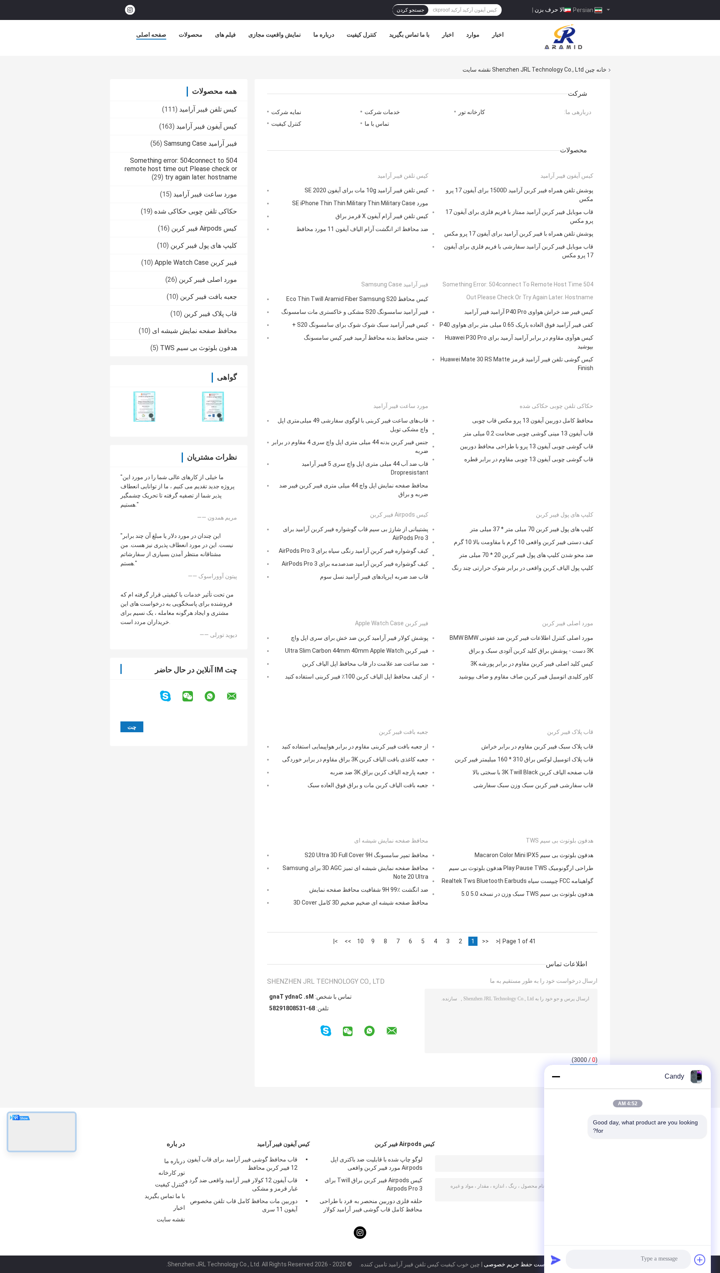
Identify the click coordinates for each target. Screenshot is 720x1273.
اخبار (448, 34)
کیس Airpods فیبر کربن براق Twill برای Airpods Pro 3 (373, 1184)
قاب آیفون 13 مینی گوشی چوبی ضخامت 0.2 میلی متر (528, 433)
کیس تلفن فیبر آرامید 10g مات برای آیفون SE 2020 (366, 190)
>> (348, 941)
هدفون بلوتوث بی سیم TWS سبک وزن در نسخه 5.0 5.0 (527, 893)
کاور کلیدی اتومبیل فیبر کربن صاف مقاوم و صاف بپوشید (526, 676)
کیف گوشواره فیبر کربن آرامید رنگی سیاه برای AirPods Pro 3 (353, 550)
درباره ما (323, 34)
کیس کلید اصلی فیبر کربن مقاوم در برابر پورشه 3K (531, 663)
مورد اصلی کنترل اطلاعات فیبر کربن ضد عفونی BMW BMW (521, 637)
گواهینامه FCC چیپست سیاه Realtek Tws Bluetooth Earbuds (517, 881)
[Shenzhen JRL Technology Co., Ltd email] (237, 696)
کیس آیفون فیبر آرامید (206, 126)
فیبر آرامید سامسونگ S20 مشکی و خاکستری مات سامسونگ (354, 311)
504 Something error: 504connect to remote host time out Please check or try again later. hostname (181, 169)
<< (485, 941)
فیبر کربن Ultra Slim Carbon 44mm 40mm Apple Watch (356, 650)
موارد (473, 34)
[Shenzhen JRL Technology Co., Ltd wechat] (192, 696)
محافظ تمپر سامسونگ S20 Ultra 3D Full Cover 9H (366, 855)
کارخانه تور (471, 112)
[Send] (555, 1260)
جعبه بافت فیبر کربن (208, 297)
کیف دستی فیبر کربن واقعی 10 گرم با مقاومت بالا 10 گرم (523, 542)
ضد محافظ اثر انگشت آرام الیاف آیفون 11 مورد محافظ (362, 229)
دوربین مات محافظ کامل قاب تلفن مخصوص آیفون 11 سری (244, 1205)
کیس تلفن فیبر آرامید (208, 109)
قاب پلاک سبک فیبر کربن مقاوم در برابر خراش (537, 746)
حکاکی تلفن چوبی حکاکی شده (195, 211)
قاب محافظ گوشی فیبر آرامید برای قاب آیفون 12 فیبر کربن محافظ (242, 1163)
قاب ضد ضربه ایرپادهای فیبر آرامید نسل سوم (374, 576)
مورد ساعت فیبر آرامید (205, 194)
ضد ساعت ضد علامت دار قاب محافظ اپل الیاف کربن (365, 663)
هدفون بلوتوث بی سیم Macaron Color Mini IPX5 (534, 855)
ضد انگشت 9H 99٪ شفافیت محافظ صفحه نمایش (368, 889)
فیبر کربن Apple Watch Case (196, 262)
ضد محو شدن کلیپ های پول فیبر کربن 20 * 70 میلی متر (526, 555)
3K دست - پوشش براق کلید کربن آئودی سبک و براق (531, 650)
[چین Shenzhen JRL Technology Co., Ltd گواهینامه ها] (144, 406)
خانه (601, 69)
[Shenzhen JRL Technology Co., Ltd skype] (170, 696)
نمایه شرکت (286, 112)
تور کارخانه (171, 1172)
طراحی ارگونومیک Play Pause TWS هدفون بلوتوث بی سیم (521, 868)
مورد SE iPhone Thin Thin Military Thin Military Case (360, 203)
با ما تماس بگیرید (409, 34)
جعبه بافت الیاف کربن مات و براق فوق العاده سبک (368, 785)
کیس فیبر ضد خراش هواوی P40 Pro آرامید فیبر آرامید (528, 311)
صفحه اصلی (151, 34)
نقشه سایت (171, 1219)
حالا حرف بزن (551, 9)
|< (498, 941)
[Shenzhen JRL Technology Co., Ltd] (563, 36)
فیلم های (225, 34)
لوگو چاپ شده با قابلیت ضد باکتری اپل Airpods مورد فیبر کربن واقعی (376, 1163)
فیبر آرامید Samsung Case (200, 143)
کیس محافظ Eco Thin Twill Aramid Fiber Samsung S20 (357, 299)
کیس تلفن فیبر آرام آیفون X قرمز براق (381, 216)
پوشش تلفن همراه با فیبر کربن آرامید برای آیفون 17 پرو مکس (518, 233)
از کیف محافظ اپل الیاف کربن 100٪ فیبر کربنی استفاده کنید (356, 676)
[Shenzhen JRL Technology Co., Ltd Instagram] (130, 10)
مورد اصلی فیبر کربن (208, 279)
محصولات (190, 34)
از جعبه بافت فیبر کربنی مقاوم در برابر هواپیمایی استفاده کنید (355, 746)
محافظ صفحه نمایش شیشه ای (194, 331)
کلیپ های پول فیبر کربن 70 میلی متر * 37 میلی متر (531, 529)
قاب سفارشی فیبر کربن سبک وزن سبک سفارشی (533, 785)
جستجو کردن (410, 10)
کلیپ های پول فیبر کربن (203, 245)
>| (335, 941)
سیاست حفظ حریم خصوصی (518, 1264)
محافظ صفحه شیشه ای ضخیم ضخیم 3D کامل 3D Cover (360, 902)
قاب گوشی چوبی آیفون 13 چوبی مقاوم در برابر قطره (528, 459)
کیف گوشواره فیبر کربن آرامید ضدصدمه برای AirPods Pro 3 (355, 563)
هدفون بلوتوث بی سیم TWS (198, 348)
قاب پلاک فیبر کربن (210, 314)
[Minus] (556, 1077)
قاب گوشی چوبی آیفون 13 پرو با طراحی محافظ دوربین (526, 446)
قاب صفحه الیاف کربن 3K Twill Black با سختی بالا (532, 772)
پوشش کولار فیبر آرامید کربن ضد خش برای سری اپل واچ (359, 637)
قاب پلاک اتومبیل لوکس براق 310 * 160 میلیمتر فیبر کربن (524, 759)
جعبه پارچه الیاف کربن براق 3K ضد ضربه (379, 772)
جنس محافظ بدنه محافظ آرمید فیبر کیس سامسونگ (366, 337)
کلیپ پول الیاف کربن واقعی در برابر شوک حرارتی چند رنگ (522, 567)
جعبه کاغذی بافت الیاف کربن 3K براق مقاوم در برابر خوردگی (355, 759)
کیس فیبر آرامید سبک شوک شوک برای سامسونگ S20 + (360, 324)
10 (360, 941)
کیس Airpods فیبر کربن (204, 228)
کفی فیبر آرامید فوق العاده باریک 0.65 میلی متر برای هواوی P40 (516, 324)
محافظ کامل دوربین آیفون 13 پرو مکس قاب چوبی (532, 420)
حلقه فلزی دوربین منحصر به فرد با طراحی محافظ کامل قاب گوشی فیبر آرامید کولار (371, 1205)
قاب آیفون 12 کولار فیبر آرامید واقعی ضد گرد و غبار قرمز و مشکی (241, 1184)
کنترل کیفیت (362, 34)
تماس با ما (377, 123)
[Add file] (700, 1260)
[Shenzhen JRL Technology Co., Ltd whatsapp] (215, 696)
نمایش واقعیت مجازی (274, 34)
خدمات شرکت (382, 112)
